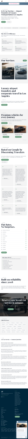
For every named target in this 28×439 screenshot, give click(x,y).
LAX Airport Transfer (17, 392)
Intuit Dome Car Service (17, 403)
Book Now (2, 417)
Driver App (2, 416)
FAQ (1, 414)
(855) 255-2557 (16, 409)
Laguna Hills (19, 324)
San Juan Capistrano (9, 326)
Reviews (2, 411)
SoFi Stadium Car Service (18, 402)
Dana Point (24, 324)
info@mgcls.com (17, 411)
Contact (2, 415)
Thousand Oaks (4, 328)
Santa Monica (5, 428)
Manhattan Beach (20, 328)
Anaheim (16, 324)
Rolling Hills (6, 431)
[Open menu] (26, 1)
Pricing (2, 413)
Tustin (12, 328)
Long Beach (3, 324)
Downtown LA (9, 428)
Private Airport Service (17, 395)
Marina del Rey (9, 431)
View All (25, 60)
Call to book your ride (5, 159)
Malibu (15, 328)
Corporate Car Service (17, 393)
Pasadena (8, 328)
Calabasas (14, 326)
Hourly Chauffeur (17, 394)
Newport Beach (11, 324)
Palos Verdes (2, 431)
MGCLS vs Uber (3, 412)
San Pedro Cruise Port (17, 404)
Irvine (7, 324)
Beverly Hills (2, 428)
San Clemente (3, 326)
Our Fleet (16, 405)
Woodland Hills (19, 326)
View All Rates (4, 252)
